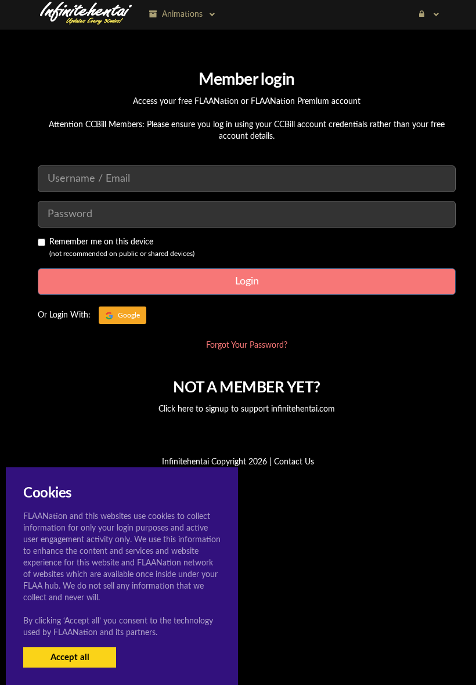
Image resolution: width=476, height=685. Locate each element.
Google (128, 315)
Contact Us (294, 462)
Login (247, 281)
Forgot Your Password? (246, 345)
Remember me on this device (101, 242)
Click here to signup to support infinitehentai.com (246, 409)
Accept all (70, 657)
